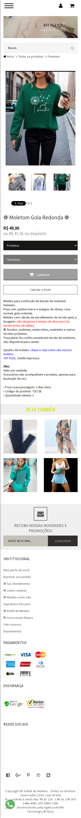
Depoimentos (12, 631)
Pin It (29, 203)
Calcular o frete (40, 290)
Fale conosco (12, 624)
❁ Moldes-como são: (17, 597)
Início (10, 56)
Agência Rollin (54, 807)
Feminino (54, 56)
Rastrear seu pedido (17, 577)
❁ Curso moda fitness (18, 618)
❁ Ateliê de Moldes (16, 611)
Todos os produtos (31, 56)
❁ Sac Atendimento (16, 584)
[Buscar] (72, 48)
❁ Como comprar (15, 590)
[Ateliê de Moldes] (40, 27)
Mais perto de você (16, 570)
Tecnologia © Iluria (40, 811)
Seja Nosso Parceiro (16, 604)
